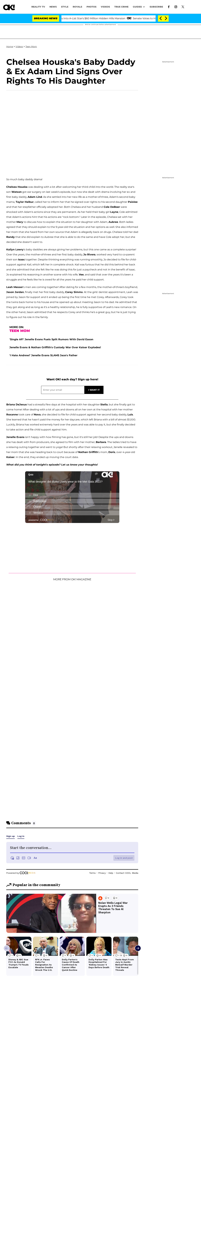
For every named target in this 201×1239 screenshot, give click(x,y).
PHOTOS (91, 6)
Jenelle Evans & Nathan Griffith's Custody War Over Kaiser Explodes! (55, 347)
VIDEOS (105, 6)
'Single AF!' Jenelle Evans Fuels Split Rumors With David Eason (51, 339)
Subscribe (156, 6)
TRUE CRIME (121, 6)
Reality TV (38, 6)
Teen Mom (31, 46)
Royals (77, 6)
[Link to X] (182, 6)
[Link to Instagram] (175, 6)
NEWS (53, 6)
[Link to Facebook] (168, 6)
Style (64, 6)
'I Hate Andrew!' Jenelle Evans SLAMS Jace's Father (43, 355)
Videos (19, 46)
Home (9, 46)
